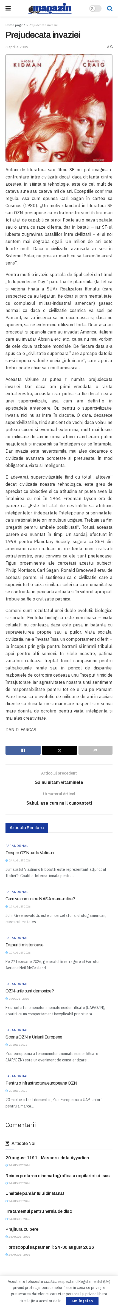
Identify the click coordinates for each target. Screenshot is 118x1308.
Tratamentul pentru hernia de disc (38, 1211)
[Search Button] (110, 8)
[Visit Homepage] (50, 8)
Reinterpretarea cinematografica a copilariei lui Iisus (57, 1175)
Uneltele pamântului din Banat (34, 1193)
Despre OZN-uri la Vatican (29, 852)
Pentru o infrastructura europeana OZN (41, 1083)
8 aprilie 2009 (16, 47)
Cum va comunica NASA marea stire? (40, 898)
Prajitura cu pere (21, 1229)
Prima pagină (15, 25)
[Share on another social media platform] (95, 750)
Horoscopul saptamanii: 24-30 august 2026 (49, 1247)
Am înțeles (82, 1301)
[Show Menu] (8, 8)
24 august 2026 (19, 1165)
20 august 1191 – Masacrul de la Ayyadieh (47, 1157)
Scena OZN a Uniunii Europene (33, 1037)
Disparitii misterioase (24, 945)
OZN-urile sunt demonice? (29, 991)
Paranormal (16, 845)
